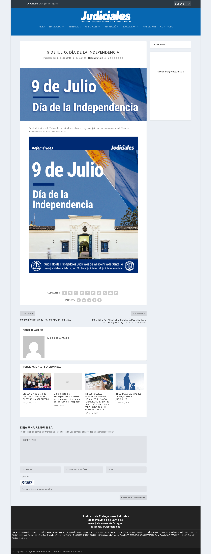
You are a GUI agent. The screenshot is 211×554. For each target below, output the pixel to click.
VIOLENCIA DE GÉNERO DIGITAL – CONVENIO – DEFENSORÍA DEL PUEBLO (36, 396)
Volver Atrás (159, 44)
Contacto (166, 26)
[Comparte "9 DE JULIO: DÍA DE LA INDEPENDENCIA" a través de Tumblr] (82, 293)
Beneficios (74, 26)
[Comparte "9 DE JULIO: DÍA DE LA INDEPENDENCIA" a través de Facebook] (64, 293)
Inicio (41, 26)
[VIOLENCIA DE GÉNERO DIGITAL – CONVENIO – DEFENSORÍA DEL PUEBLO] (37, 381)
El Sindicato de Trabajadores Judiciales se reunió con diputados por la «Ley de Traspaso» (67, 397)
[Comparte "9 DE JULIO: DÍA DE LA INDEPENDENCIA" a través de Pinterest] (87, 293)
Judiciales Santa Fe (65, 57)
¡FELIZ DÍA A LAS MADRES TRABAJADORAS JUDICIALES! (128, 396)
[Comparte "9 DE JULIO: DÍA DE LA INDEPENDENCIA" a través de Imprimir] (116, 293)
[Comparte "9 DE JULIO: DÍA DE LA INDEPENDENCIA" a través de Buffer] (99, 293)
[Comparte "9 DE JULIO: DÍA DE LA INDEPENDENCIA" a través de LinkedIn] (93, 293)
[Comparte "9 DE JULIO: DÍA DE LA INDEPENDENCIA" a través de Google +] (76, 293)
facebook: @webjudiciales (171, 71)
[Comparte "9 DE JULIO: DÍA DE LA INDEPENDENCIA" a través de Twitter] (70, 293)
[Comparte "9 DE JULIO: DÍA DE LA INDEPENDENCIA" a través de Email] (110, 293)
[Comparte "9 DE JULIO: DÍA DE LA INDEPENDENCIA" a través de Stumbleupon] (105, 293)
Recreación (111, 26)
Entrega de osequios (48, 3)
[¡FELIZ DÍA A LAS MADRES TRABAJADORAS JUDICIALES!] (130, 381)
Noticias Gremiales (97, 57)
